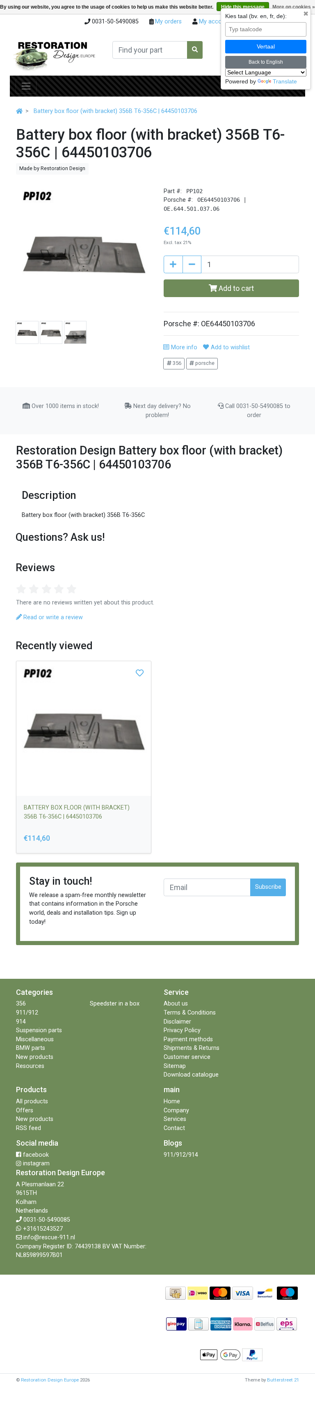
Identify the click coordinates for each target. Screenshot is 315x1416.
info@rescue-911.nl (49, 1237)
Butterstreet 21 (283, 1380)
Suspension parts (39, 1030)
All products (32, 1101)
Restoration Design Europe (50, 1380)
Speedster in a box (114, 1003)
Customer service (187, 1057)
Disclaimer (177, 1021)
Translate (285, 81)
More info (183, 347)
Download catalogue (191, 1074)
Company (176, 1110)
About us (176, 1003)
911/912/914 (181, 1154)
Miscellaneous (35, 1039)
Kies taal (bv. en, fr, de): (256, 16)
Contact (174, 1128)
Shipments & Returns (191, 1048)
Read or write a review (52, 617)
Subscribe (268, 886)
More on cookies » (293, 7)
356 (176, 363)
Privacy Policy (182, 1030)
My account (214, 21)
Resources (30, 1066)
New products (34, 1057)
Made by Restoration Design (52, 168)
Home (172, 1101)
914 (21, 1021)
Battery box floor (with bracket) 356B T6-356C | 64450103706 (115, 111)
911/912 (27, 1012)
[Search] (195, 50)
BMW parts (30, 1048)
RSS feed (28, 1128)
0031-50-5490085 (46, 1219)
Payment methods (188, 1039)
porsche (204, 363)
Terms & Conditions (190, 1012)
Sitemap (175, 1066)
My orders (167, 21)
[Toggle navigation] (26, 86)
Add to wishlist (229, 347)
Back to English (266, 62)
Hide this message (243, 7)
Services (175, 1119)
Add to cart (235, 288)
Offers (24, 1110)
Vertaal (266, 46)
